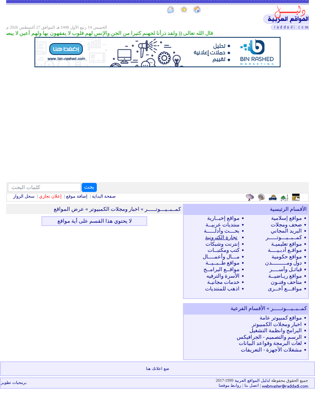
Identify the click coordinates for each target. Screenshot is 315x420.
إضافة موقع (76, 196)
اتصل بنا (251, 385)
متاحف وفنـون (286, 282)
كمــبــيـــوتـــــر (284, 237)
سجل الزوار (23, 196)
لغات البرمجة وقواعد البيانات (270, 343)
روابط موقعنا (230, 385)
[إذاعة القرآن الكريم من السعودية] (262, 197)
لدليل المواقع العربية (253, 380)
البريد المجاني (286, 231)
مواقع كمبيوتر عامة (281, 318)
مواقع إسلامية (286, 218)
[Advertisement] (157, 124)
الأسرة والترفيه (223, 276)
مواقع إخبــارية (223, 218)
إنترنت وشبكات (222, 244)
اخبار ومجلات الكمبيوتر (277, 324)
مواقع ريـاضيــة (285, 276)
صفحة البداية (104, 196)
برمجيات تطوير (14, 382)
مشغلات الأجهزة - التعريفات (271, 350)
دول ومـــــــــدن (283, 263)
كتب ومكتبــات (224, 250)
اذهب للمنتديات (222, 288)
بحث (89, 187)
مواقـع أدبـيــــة (285, 250)
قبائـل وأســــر (285, 269)
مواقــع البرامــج (221, 269)
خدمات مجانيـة (223, 282)
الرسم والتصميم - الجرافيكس (269, 337)
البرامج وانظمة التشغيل (275, 330)
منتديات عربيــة (222, 224)
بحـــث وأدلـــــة (222, 231)
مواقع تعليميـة (286, 244)
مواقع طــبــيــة (222, 263)
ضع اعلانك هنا (157, 368)
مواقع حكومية (287, 256)
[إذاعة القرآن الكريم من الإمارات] (251, 197)
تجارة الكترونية (221, 237)
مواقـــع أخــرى (285, 288)
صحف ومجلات (286, 224)
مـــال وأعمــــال (221, 256)
